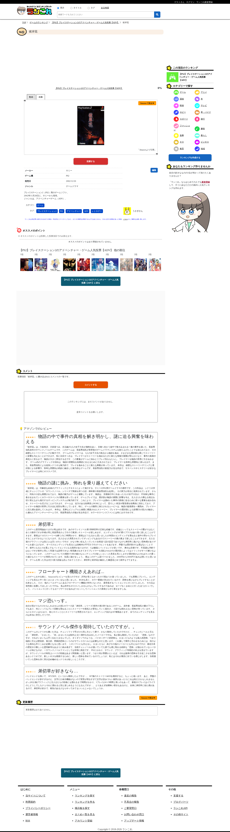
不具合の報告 (131, 802)
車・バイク (206, 112)
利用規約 (31, 802)
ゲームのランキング (39, 22)
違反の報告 (130, 795)
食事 (182, 135)
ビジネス (205, 142)
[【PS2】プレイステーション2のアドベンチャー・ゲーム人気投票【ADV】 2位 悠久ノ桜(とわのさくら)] (140, 264)
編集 (154, 170)
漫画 (182, 99)
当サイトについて (36, 795)
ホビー (183, 112)
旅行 (203, 119)
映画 (182, 105)
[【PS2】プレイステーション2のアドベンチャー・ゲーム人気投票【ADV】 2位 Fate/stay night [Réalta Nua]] (41, 264)
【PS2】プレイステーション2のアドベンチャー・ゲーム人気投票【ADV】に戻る (90, 281)
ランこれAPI (180, 808)
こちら (125, 219)
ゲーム (40, 205)
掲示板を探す (82, 808)
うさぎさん (138, 211)
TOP (24, 22)
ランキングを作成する (190, 157)
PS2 (61, 211)
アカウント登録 (83, 820)
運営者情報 (32, 814)
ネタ (182, 142)
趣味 (203, 128)
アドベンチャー (74, 211)
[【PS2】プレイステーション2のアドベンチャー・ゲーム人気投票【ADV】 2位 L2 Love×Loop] (126, 264)
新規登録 (206, 182)
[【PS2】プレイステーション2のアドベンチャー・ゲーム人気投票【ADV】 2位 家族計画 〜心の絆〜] (154, 264)
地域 (203, 148)
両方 (62, 8)
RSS (28, 820)
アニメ (204, 92)
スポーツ (184, 119)
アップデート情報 (134, 820)
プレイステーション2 (47, 211)
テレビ (204, 105)
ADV (86, 211)
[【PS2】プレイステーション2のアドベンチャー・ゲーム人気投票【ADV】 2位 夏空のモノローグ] (98, 264)
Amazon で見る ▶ (147, 103)
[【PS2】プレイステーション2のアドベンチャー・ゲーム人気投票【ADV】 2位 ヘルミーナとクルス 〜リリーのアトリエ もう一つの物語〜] (55, 264)
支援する (178, 795)
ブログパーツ (180, 802)
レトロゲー (97, 211)
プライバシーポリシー (38, 808)
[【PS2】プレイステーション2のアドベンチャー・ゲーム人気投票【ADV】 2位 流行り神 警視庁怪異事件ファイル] (69, 264)
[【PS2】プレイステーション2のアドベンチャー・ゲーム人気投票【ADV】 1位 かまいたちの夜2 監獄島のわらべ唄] (26, 264)
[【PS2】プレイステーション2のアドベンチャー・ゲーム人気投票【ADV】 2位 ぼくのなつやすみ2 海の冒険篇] (112, 264)
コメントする (91, 385)
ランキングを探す (85, 795)
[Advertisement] (91, 60)
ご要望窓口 (130, 808)
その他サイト (180, 814)
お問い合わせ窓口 (134, 814)
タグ (93, 8)
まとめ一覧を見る (85, 814)
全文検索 (105, 8)
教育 (182, 148)
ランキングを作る (85, 802)
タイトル (77, 8)
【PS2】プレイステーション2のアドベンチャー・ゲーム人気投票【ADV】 (85, 22)
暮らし (204, 135)
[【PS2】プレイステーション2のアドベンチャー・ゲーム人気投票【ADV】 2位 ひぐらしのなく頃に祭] (83, 264)
